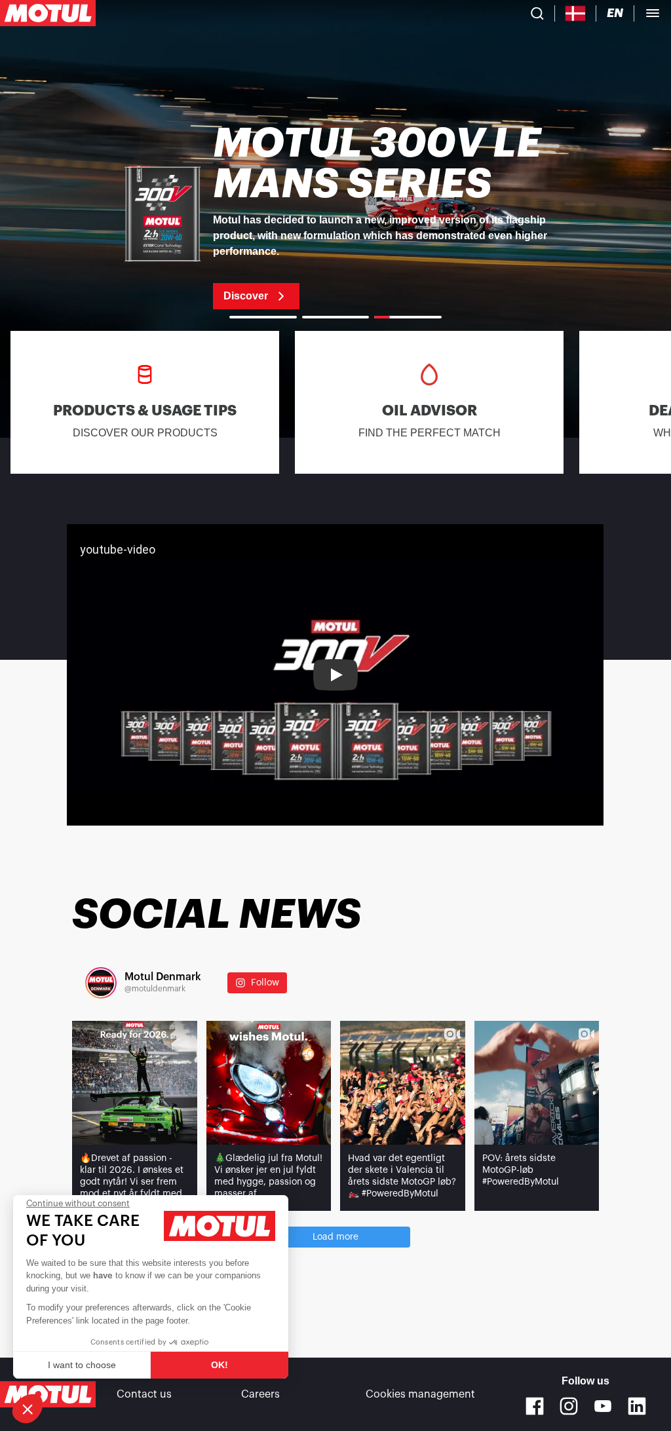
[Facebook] (535, 1406)
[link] (335, 216)
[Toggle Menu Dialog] (653, 13)
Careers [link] (260, 1394)
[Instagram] (569, 1406)
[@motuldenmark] (101, 983)
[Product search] (537, 13)
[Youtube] (603, 1406)
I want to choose (82, 1365)
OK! (219, 1365)
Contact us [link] (144, 1394)
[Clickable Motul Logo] (48, 13)
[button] (27, 1408)
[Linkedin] (637, 1406)
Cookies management (420, 1394)
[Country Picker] (575, 13)
